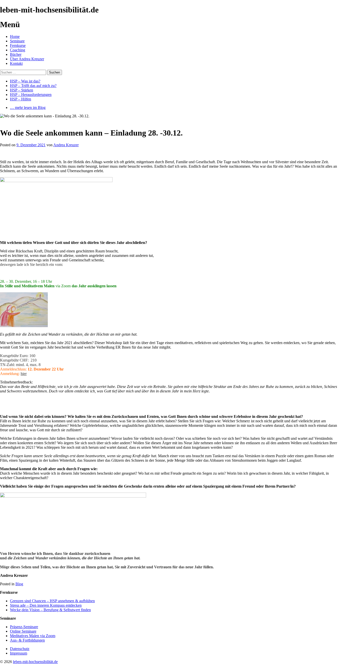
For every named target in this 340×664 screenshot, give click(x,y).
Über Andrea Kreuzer (27, 59)
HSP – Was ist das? (25, 81)
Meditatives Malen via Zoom (32, 636)
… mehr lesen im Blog (28, 107)
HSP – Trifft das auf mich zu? (33, 85)
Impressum (18, 653)
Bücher (15, 54)
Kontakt (16, 63)
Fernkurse (18, 45)
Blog (19, 584)
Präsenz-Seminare (24, 627)
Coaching (17, 50)
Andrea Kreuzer (66, 145)
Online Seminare (23, 631)
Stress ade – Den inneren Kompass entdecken (46, 605)
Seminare (17, 41)
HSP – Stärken (21, 90)
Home (15, 36)
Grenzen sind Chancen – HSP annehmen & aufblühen (52, 601)
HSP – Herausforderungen (31, 94)
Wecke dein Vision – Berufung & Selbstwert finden (50, 610)
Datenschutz (19, 649)
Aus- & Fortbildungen (27, 640)
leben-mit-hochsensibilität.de (35, 662)
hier (24, 373)
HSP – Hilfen (20, 99)
